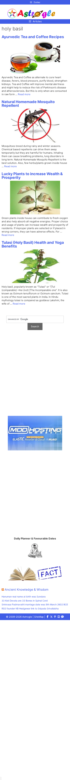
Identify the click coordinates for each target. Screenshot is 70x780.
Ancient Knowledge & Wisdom (27, 589)
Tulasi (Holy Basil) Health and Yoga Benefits (33, 244)
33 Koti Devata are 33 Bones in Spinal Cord (25, 600)
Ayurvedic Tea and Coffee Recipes (33, 37)
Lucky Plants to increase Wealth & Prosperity (32, 176)
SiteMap (39, 616)
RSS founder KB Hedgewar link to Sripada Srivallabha (30, 608)
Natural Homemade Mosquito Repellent (28, 104)
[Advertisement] (35, 374)
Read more (24, 94)
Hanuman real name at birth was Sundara (24, 596)
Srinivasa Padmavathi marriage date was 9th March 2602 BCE (35, 604)
